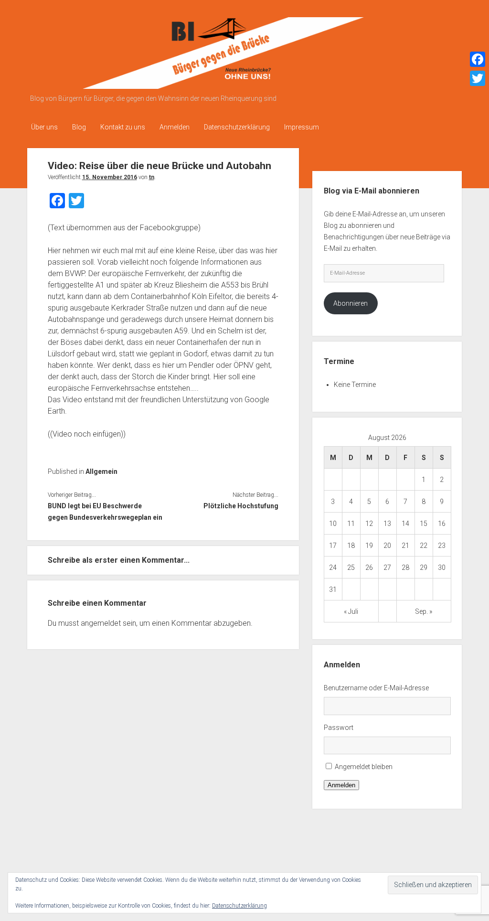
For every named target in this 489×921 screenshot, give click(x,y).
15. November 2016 (109, 177)
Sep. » (423, 611)
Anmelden (174, 127)
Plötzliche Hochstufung (240, 506)
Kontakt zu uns (122, 127)
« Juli (351, 611)
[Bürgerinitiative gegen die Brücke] (206, 85)
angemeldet (101, 623)
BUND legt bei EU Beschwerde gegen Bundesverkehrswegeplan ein (105, 511)
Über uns (44, 127)
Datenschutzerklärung (237, 127)
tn (151, 177)
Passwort (338, 727)
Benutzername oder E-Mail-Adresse (376, 688)
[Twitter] (477, 78)
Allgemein (101, 471)
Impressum (301, 127)
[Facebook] (477, 59)
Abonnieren (350, 303)
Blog (79, 127)
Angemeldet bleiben (364, 767)
